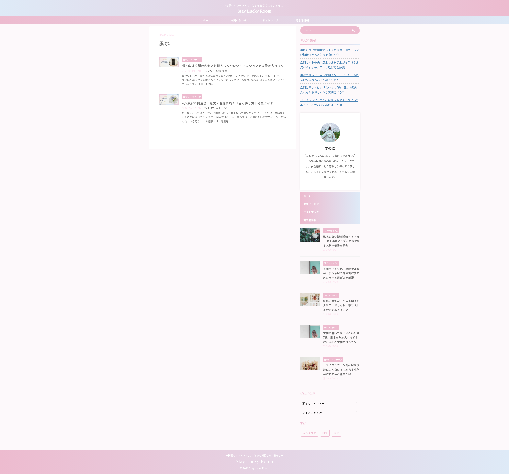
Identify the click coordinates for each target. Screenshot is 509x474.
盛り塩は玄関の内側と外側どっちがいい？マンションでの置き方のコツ (233, 65)
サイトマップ (270, 20)
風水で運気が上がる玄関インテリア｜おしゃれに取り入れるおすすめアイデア (329, 77)
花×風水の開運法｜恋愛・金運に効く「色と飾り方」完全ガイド (227, 103)
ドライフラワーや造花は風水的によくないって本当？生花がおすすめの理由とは (329, 102)
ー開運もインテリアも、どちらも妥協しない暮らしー (254, 455)
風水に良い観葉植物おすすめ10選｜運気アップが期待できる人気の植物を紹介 (329, 52)
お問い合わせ (238, 20)
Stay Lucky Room (254, 11)
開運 (224, 70)
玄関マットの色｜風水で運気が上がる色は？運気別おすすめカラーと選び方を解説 (329, 64)
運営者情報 (302, 20)
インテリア (209, 70)
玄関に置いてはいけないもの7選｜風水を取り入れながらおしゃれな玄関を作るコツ (328, 89)
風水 (218, 70)
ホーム (207, 20)
